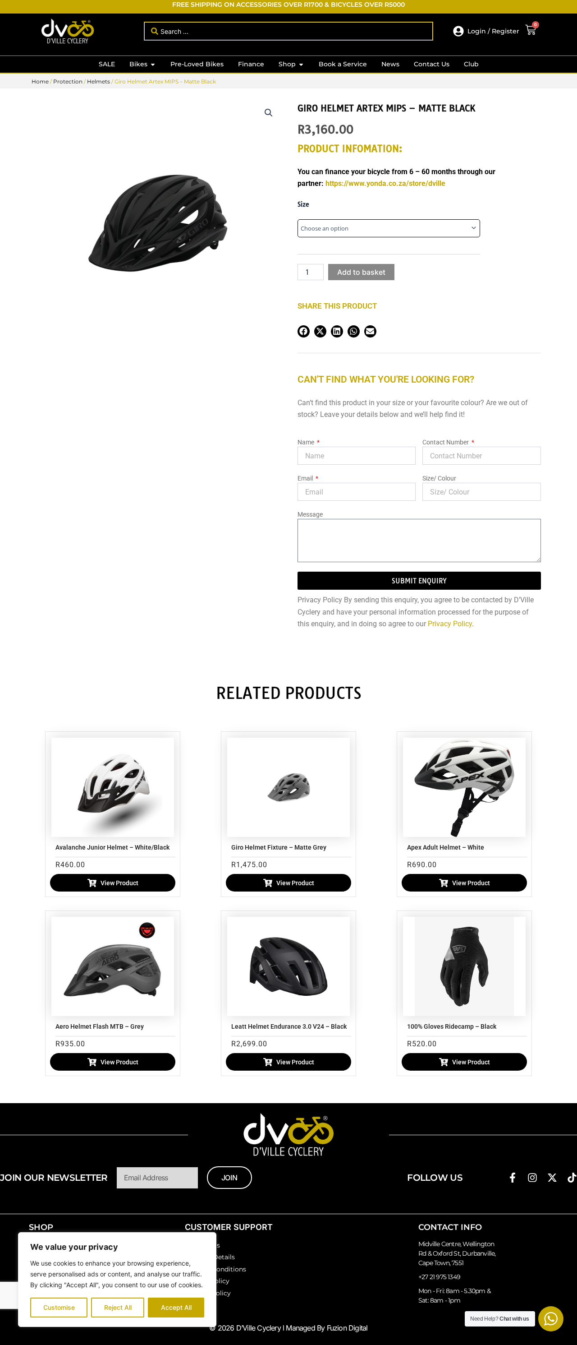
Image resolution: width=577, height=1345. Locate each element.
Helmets (98, 81)
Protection (67, 81)
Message (310, 514)
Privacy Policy (450, 623)
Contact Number (446, 442)
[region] (117, 1279)
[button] (269, 113)
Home (40, 81)
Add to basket (361, 272)
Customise (59, 1307)
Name (307, 442)
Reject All (118, 1307)
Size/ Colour (439, 478)
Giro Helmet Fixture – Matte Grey (278, 847)
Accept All (176, 1307)
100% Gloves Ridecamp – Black (451, 1026)
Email (306, 478)
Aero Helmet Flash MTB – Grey (99, 1026)
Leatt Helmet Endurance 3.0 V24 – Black (289, 1026)
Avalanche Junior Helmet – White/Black (112, 847)
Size (303, 204)
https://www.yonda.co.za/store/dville (385, 183)
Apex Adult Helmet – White (445, 847)
